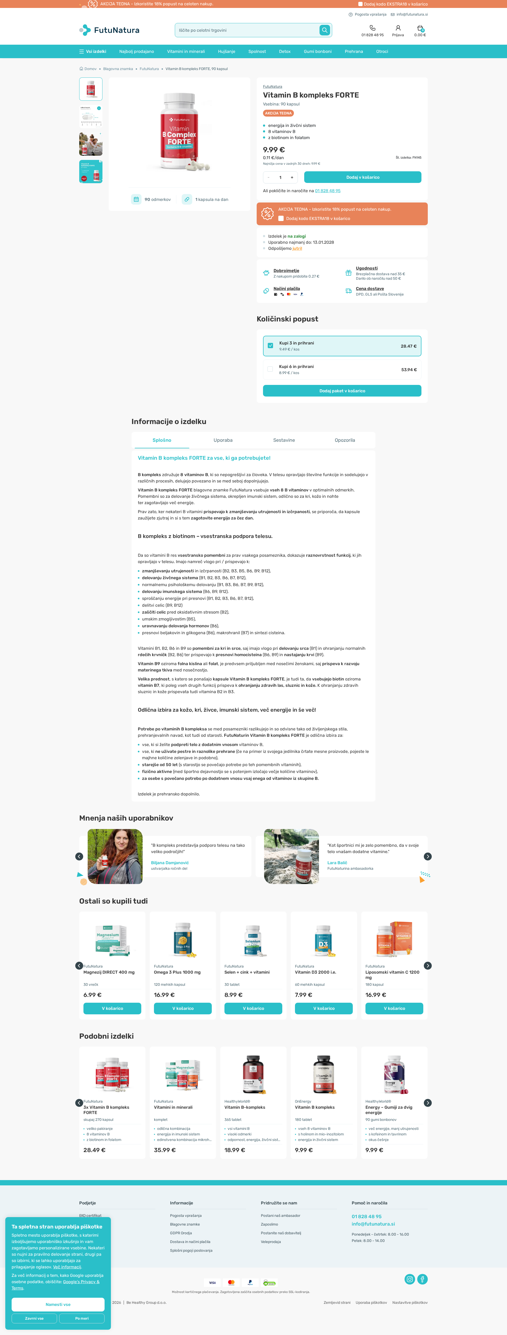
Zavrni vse (34, 1318)
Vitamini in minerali (186, 51)
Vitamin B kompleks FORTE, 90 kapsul (197, 69)
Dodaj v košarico (362, 177)
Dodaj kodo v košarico (396, 4)
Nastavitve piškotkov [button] (410, 1302)
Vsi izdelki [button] (96, 51)
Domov (90, 69)
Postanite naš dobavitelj (281, 1233)
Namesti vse (58, 1304)
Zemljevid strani (337, 1302)
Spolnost (257, 51)
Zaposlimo (269, 1224)
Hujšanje (226, 51)
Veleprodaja (271, 1242)
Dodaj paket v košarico (342, 390)
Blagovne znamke (185, 1224)
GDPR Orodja (181, 1233)
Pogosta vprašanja (371, 14)
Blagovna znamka (118, 69)
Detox (285, 51)
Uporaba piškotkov (371, 1302)
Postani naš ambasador (280, 1215)
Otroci (382, 51)
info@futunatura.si (412, 14)
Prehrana (354, 51)
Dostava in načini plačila (190, 1242)
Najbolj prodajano (136, 51)
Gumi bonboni (318, 51)
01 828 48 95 (328, 190)
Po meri (82, 1318)
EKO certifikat (90, 1215)
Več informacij (67, 1266)
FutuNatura (149, 69)
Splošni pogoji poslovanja (191, 1250)
